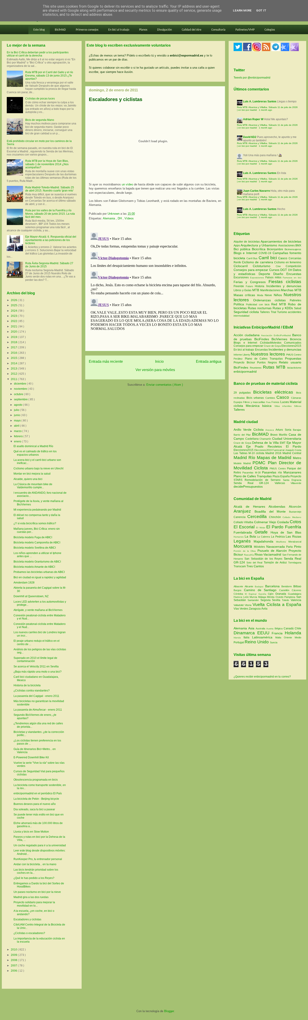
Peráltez (238, 358)
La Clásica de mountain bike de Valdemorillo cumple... (33, 486)
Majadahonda (265, 541)
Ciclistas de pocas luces (40, 98)
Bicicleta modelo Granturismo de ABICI (37, 561)
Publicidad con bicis (258, 304)
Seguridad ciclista (247, 312)
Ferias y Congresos (251, 282)
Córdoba (239, 593)
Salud (297, 308)
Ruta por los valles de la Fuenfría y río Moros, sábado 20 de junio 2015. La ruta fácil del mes (50, 213)
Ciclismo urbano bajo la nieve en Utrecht (38, 468)
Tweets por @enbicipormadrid (252, 77)
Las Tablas (241, 453)
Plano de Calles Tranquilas (264, 358)
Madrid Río (245, 457)
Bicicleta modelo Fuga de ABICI (33, 537)
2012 (14, 373)
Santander (254, 600)
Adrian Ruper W (253, 119)
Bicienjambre (276, 249)
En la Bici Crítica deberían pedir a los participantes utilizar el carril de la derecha (38, 54)
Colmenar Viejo (265, 522)
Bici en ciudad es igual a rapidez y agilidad (40, 577)
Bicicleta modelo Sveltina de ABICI (35, 547)
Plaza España (281, 476)
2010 (14, 949)
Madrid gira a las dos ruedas (31, 897)
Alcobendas (279, 506)
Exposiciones (257, 277)
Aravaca (270, 430)
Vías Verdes (241, 608)
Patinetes (295, 300)
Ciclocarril (243, 266)
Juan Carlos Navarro (256, 190)
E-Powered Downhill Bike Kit (31, 757)
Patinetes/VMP (245, 30)
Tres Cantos (255, 566)
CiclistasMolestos (270, 342)
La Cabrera (264, 536)
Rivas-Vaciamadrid (268, 554)
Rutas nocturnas (260, 308)
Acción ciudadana (247, 335)
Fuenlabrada (244, 532)
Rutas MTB (274, 367)
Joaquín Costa (293, 450)
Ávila (264, 608)
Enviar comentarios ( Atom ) (164, 384)
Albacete (239, 586)
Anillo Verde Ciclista (249, 429)
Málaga (262, 597)
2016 (14, 352)
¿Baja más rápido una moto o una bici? (38, 671)
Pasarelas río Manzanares (281, 472)
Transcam (240, 566)
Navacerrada (276, 546)
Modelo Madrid (243, 463)
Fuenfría (293, 527)
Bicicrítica (259, 249)
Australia (261, 628)
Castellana (252, 438)
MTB (256, 290)
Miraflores (282, 541)
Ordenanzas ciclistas (271, 300)
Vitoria (249, 605)
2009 (14, 955)
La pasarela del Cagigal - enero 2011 (36, 696)
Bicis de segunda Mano (39, 120)
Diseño (279, 274)
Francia (278, 633)
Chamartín (266, 438)
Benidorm (287, 586)
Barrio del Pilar (243, 434)
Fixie (268, 402)
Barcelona (273, 586)
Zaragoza (255, 608)
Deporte (266, 274)
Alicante (250, 586)
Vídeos (129, 218)
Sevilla (277, 600)
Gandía (263, 594)
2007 (14, 965)
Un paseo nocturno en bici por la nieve (37, 892)
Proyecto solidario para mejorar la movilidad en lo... (34, 904)
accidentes (294, 312)
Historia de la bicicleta (27, 685)
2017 (14, 347)
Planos (143, 30)
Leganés (244, 541)
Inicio (159, 361)
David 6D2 (249, 137)
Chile (298, 628)
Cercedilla (258, 516)
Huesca (238, 597)
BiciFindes (261, 339)
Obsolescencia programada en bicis (36, 779)
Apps (237, 245)
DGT (284, 270)
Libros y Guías (243, 290)
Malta (279, 637)
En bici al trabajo (118, 30)
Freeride (240, 286)
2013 (14, 368)
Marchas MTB (291, 290)
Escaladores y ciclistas (27, 919)
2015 (14, 358)
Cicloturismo (264, 266)
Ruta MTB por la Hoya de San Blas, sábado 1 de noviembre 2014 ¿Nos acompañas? (47, 164)
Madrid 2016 (274, 453)
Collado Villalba (244, 522)
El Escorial (245, 527)
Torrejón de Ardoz (276, 562)
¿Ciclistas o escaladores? (29, 933)
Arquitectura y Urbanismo (259, 245)
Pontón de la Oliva (245, 551)
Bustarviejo (295, 511)
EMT (283, 442)
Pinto (297, 546)
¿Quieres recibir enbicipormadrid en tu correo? (262, 676)
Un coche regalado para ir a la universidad (40, 845)
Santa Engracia (292, 480)
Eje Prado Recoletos (266, 446)
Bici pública (243, 249)
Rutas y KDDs (283, 308)
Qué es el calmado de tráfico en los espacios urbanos (35, 453)
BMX (298, 245)
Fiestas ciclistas (285, 281)
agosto (18, 404)
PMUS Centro (293, 354)
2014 (14, 363)
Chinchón (276, 517)
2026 (14, 300)
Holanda (293, 632)
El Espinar (251, 594)
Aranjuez (244, 511)
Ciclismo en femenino (287, 262)
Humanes (239, 537)
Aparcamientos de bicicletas (281, 241)
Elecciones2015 (291, 345)
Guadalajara (294, 593)
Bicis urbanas (255, 397)
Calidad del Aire (191, 30)
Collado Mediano (292, 517)
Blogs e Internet (246, 253)
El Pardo (293, 446)
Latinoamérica (263, 637)
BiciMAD (60, 30)
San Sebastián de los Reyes (264, 558)
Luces (284, 402)
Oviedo (280, 597)
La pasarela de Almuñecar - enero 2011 (38, 709)
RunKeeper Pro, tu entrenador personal (38, 859)
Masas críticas (245, 295)
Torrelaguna (294, 562)
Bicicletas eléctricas (273, 392)
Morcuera (244, 546)
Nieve (269, 295)
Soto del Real (255, 562)
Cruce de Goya (272, 346)
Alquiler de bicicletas (247, 241)
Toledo (286, 600)
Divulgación (164, 30)
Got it (261, 10)
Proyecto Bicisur (244, 362)
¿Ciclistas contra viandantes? (32, 690)
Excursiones (242, 277)
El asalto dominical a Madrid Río (33, 446)
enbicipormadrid (245, 371)
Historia (260, 286)
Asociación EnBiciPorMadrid (276, 335)
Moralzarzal (294, 541)
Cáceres (296, 590)
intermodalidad (241, 315)
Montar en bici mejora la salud (32, 473)
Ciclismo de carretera (258, 262)
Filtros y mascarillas (254, 402)
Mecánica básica (258, 406)
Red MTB (279, 304)
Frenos (275, 402)
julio (17, 410)
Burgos (239, 590)
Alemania (109, 218)
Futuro (250, 286)
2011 (14, 379)
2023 (14, 315)
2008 (14, 960)
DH (120, 218)
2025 (14, 305)
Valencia (296, 600)
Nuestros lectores (268, 354)
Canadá (289, 628)
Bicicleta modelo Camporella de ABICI (37, 542)
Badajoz (260, 586)
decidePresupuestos (248, 486)
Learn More (242, 10)
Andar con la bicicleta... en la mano (35, 864)
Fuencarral (278, 450)
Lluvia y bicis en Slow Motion (31, 831)
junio (17, 415)
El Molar (261, 527)
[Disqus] (155, 287)
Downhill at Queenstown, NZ (31, 596)
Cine (281, 266)
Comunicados (292, 342)
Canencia (240, 517)
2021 (14, 326)
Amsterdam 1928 (24, 582)
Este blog (39, 30)
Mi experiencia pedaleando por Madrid (37, 509)
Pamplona (290, 597)
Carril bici (268, 257)
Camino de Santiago (261, 590)
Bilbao (297, 586)
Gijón (271, 593)
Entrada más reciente (106, 361)
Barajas (297, 429)
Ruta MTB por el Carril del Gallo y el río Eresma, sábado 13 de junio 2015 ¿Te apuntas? (49, 75)
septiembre (21, 399)
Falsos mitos (274, 277)
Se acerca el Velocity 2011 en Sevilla (36, 666)
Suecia (273, 642)
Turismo (282, 312)
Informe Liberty (242, 354)
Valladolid (239, 605)
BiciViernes (279, 339)
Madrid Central (292, 453)
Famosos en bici (292, 277)
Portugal (239, 642)
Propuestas (293, 358)
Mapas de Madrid (275, 457)
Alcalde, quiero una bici (28, 479)
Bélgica (279, 628)
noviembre (21, 388)
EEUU (264, 632)
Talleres (265, 312)
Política (240, 304)
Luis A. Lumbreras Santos (259, 101)
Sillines (297, 406)
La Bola (251, 536)
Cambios (270, 397)
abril (17, 425)
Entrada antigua (208, 361)
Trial (274, 312)
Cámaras (296, 397)
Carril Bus (252, 258)
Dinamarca (245, 632)
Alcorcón (295, 506)
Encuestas (293, 274)
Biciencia (295, 339)
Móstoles (260, 546)
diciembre (20, 383)
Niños (279, 295)
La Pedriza (278, 536)
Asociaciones (286, 245)
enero (18, 441)
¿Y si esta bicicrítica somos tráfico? (35, 523)
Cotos (295, 521)
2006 (14, 970)
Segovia (266, 600)
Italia (248, 637)
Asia (252, 628)
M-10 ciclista (256, 453)
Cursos (274, 270)
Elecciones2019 (263, 450)
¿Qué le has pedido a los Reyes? (34, 878)
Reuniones (256, 367)
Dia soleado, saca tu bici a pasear (34, 809)
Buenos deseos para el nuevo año (35, 804)
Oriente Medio (292, 637)
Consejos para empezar (251, 270)
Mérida (271, 597)
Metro (297, 458)
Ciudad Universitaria (286, 438)
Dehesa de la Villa (266, 442)
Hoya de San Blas (286, 532)
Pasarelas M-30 (252, 472)
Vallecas (283, 483)
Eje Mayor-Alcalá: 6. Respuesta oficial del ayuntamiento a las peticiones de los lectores (50, 240)
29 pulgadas (242, 392)
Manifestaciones (270, 290)
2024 (14, 310)
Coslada (283, 522)
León (246, 597)
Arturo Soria (284, 429)
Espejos (238, 402)
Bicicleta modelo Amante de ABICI (34, 566)
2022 (14, 321)
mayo (17, 420)
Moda (261, 295)
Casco (283, 258)
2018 (14, 342)
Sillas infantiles (283, 406)
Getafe (263, 532)
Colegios (269, 30)
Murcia (254, 597)
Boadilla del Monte (272, 511)
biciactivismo (294, 367)
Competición (293, 266)
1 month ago (265, 110)
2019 (14, 337)
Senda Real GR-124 (254, 483)
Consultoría (218, 30)
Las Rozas (293, 536)
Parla (290, 546)
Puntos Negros (267, 362)
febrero (18, 436)
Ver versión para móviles (155, 370)
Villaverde (296, 483)
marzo (18, 431)
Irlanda (239, 637)
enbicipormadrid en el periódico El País (38, 793)
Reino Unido (257, 641)
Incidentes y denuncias (283, 286)
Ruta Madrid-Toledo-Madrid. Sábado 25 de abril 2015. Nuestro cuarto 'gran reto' (49, 189)
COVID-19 (265, 253)
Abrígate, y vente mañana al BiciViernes (38, 610)
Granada (281, 593)
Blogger (169, 1011)
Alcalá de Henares (251, 506)
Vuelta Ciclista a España (277, 604)
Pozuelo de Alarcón (273, 550)
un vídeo (127, 184)
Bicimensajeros (293, 249)
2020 (14, 331)
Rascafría (249, 555)
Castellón (285, 590)
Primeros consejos (87, 30)
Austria (270, 628)
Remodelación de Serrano (264, 480)
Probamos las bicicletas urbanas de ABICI (39, 572)
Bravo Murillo (279, 434)
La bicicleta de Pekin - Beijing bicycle (36, 798)
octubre (19, 394)
